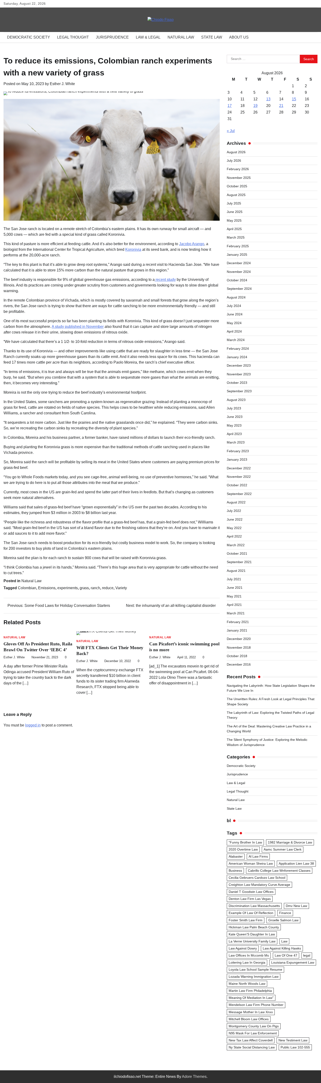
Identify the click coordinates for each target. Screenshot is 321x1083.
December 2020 (239, 639)
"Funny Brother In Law (245, 842)
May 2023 (234, 425)
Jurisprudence (112, 37)
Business (235, 870)
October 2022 (237, 485)
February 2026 (238, 169)
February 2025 (238, 246)
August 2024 (236, 297)
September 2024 (239, 288)
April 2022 (234, 536)
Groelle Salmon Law (283, 920)
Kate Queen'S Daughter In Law (252, 934)
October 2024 (237, 280)
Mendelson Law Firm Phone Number (256, 1005)
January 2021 (237, 630)
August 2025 (236, 195)
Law (284, 941)
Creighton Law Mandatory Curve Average (259, 885)
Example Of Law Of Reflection (251, 913)
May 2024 (234, 323)
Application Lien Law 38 (296, 863)
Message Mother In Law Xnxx (251, 1012)
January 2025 (237, 254)
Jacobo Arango (191, 244)
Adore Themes (194, 1077)
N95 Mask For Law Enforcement (253, 1033)
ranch (95, 588)
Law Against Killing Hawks (282, 948)
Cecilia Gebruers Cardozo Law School (257, 877)
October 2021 (237, 553)
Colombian (27, 588)
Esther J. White (62, 84)
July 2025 (234, 203)
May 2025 (234, 220)
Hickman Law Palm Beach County (254, 927)
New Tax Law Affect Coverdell (251, 1040)
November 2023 (239, 374)
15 (294, 99)
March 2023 (236, 442)
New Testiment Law (292, 1040)
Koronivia (133, 249)
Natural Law (181, 37)
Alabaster (236, 856)
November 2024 (239, 272)
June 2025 (235, 212)
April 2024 (234, 331)
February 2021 (238, 622)
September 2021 (239, 562)
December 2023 (239, 365)
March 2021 (236, 613)
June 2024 (235, 314)
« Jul (231, 131)
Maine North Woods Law (247, 983)
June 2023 (235, 417)
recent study (165, 280)
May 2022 (234, 528)
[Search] (311, 37)
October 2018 (237, 656)
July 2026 (234, 160)
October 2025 (237, 186)
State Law (211, 37)
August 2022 (236, 502)
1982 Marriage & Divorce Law (290, 842)
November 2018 (239, 647)
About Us (239, 37)
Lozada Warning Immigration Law (253, 976)
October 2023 (237, 383)
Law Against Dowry (243, 948)
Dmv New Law (296, 906)
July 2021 (234, 579)
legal (306, 955)
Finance (285, 913)
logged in (33, 725)
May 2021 (234, 596)
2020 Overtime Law (243, 849)
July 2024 (234, 306)
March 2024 (236, 340)
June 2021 (235, 587)
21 (281, 106)
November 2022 (239, 477)
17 (229, 106)
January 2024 (237, 357)
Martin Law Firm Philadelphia (250, 991)
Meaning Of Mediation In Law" (251, 998)
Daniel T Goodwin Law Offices (251, 892)
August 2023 (236, 400)
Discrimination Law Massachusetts (254, 906)
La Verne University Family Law (252, 941)
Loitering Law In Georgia (247, 962)
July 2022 (234, 511)
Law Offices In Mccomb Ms (249, 955)
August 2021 (236, 571)
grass (84, 588)
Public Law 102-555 (295, 1047)
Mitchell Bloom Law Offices (249, 1019)
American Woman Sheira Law (251, 863)
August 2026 (236, 152)
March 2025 (236, 237)
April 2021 (234, 605)
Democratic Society (28, 37)
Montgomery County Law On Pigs (254, 1026)
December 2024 (239, 263)
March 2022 (236, 545)
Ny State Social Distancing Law (252, 1047)
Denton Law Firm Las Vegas (250, 899)
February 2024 (238, 348)
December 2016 (239, 664)
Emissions (46, 588)
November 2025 (239, 178)
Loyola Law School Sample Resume (255, 969)
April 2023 (234, 434)
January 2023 (237, 459)
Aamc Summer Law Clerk (282, 849)
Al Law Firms (258, 856)
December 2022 (239, 468)
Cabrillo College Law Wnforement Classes (279, 870)
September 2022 (239, 494)
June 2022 (235, 519)
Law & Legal (148, 37)
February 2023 (238, 451)
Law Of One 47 (286, 955)
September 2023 (239, 391)
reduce (108, 588)
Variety (121, 588)
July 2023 (234, 408)
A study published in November (78, 327)
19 (255, 106)
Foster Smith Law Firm (245, 920)
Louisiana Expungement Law (292, 962)
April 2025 (234, 229)
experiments (67, 588)
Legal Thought (73, 37)
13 (268, 99)
